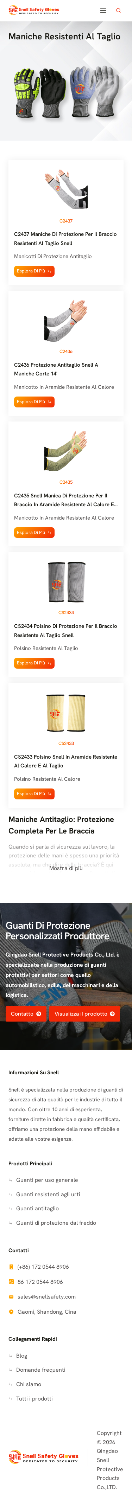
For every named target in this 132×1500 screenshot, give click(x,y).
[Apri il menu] (102, 10)
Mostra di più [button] (66, 868)
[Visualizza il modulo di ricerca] (118, 10)
